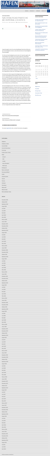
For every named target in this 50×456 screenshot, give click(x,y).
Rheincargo (4, 165)
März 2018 (4, 374)
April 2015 (4, 449)
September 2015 (5, 440)
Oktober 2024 (4, 201)
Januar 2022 (4, 274)
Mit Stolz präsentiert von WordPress (7, 454)
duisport (4, 156)
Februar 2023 (4, 245)
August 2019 (4, 337)
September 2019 (5, 335)
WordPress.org (38, 95)
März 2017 (4, 400)
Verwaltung (4, 185)
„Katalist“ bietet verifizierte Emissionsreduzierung (40, 30)
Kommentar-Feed (38, 93)
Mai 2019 (3, 344)
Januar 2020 (4, 326)
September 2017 (5, 387)
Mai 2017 (3, 396)
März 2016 (4, 427)
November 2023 (5, 226)
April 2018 (4, 372)
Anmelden (37, 88)
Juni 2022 (4, 263)
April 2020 (4, 320)
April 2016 (4, 424)
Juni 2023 (4, 236)
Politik (3, 174)
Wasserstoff (4, 187)
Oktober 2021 (4, 280)
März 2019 (4, 348)
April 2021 (4, 293)
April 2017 (4, 398)
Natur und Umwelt (6, 15)
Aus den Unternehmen (6, 148)
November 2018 (5, 357)
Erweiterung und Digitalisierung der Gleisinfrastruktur (41, 20)
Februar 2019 (4, 350)
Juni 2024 (4, 210)
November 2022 (5, 252)
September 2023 (5, 230)
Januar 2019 (4, 352)
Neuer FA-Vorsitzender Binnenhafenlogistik (10, 115)
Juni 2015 (4, 446)
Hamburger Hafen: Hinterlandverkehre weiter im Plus (41, 46)
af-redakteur (12, 22)
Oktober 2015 (4, 438)
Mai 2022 (3, 265)
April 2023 (4, 241)
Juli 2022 (3, 260)
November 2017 (5, 383)
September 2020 (5, 309)
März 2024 (4, 217)
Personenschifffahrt (5, 172)
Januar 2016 (4, 431)
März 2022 (4, 269)
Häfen (3, 154)
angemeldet (8, 128)
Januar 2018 (4, 379)
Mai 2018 (3, 370)
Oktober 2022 (4, 254)
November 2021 (5, 278)
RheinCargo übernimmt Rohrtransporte (39, 43)
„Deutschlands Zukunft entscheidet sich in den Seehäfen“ (41, 40)
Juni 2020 (4, 315)
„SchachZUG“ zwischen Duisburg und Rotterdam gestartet (41, 50)
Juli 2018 (3, 365)
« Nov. (36, 78)
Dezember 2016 (5, 407)
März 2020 (4, 322)
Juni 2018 (4, 368)
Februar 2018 (4, 376)
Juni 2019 (4, 341)
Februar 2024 (4, 219)
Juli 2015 (3, 444)
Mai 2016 (3, 422)
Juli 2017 (3, 392)
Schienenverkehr (5, 176)
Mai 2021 (3, 291)
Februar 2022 (4, 271)
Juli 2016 (3, 418)
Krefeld (3, 161)
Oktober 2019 (4, 333)
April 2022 (4, 267)
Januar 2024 (4, 221)
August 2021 (4, 285)
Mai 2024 (3, 212)
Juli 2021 (3, 287)
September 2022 (5, 256)
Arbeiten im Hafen (5, 143)
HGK (3, 159)
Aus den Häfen (4, 145)
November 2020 (5, 304)
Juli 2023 (3, 234)
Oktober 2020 (4, 306)
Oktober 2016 (4, 411)
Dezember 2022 (5, 250)
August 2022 (4, 258)
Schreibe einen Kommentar (22, 22)
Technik (3, 178)
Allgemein (4, 141)
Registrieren (37, 86)
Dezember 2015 (5, 433)
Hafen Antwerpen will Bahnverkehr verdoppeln (11, 119)
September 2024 (5, 204)
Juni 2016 (4, 420)
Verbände (3, 183)
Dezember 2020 (5, 302)
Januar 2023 (4, 247)
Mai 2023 (3, 239)
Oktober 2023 (4, 228)
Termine (3, 180)
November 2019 (5, 330)
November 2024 (5, 199)
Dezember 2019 (5, 328)
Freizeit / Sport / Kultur (6, 152)
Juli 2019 (3, 339)
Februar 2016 (4, 429)
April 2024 (4, 215)
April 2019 (4, 346)
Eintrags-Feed (37, 90)
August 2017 (4, 389)
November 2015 (5, 435)
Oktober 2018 (4, 359)
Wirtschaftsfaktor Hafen (6, 191)
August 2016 (4, 416)
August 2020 (4, 311)
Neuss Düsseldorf (5, 163)
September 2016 (5, 414)
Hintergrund (4, 167)
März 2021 (4, 295)
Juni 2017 (4, 394)
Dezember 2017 (5, 381)
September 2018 (5, 361)
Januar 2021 (4, 300)
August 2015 (4, 442)
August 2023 (4, 232)
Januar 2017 (4, 405)
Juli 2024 (3, 208)
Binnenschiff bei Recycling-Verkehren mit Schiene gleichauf (41, 36)
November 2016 (5, 409)
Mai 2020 (3, 317)
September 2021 (5, 282)
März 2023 (4, 243)
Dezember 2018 (5, 354)
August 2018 (4, 363)
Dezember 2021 (5, 276)
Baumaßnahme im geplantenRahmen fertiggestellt (41, 27)
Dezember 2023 (5, 223)
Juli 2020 (3, 313)
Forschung (4, 150)
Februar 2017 (4, 403)
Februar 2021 (4, 298)
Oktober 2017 (4, 385)
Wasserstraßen (5, 189)
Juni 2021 (4, 289)
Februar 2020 (4, 324)
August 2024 (4, 206)
